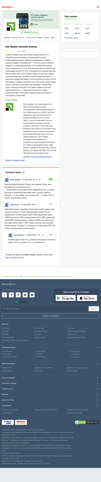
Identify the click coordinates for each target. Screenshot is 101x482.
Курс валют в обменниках (43, 368)
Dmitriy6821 (22, 51)
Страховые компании (74, 413)
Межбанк (5, 334)
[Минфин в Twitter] (18, 294)
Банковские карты (40, 331)
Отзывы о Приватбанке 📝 (43, 276)
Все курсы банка (71, 38)
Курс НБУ (5, 331)
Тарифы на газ (72, 334)
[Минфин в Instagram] (25, 294)
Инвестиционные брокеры (76, 331)
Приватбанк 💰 (28, 276)
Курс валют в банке (34, 38)
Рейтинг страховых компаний (77, 410)
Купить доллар (7, 371)
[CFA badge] (33, 423)
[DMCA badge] (86, 423)
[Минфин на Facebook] (4, 294)
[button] (54, 16)
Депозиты (38, 334)
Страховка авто (7, 413)
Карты (46, 38)
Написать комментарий (15, 160)
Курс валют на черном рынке (77, 368)
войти (46, 254)
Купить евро (38, 371)
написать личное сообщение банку (37, 157)
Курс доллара (39, 328)
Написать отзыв (30, 32)
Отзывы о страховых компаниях (45, 410)
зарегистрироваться (14, 257)
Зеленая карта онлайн (10, 410)
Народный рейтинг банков (76, 337)
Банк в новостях (18, 38)
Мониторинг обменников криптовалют (15, 340)
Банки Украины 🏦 (15, 276)
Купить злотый (72, 371)
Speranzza (14, 205)
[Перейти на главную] (7, 7)
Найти (93, 309)
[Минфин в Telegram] (11, 294)
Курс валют (6, 328)
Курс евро (70, 328)
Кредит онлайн (39, 337)
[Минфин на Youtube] (32, 294)
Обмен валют (6, 368)
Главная (7, 38)
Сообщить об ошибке (50, 316)
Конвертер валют (8, 337)
